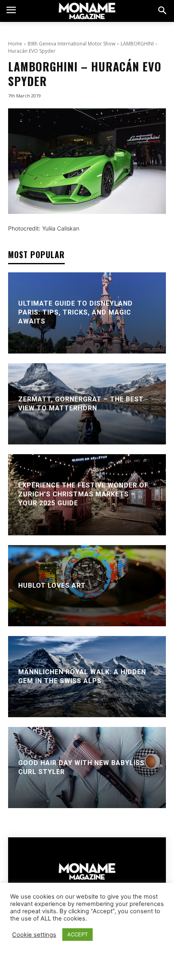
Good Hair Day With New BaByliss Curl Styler (81, 767)
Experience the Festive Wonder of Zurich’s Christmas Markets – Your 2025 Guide (83, 494)
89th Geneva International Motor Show (71, 43)
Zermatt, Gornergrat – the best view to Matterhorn (81, 403)
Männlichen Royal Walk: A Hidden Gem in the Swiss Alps (82, 676)
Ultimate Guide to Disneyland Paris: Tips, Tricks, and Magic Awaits (75, 313)
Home (15, 43)
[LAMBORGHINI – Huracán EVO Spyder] (87, 161)
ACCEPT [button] (77, 934)
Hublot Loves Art (52, 585)
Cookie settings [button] (34, 934)
